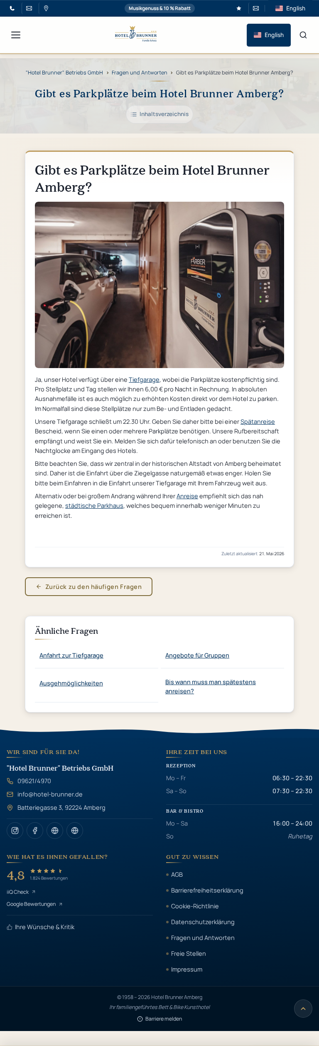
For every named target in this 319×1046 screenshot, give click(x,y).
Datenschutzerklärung (203, 921)
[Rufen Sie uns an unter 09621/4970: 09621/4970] (12, 8)
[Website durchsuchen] (303, 35)
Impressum (186, 969)
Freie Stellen (188, 953)
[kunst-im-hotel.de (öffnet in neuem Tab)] (74, 830)
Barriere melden (163, 1018)
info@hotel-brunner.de (50, 794)
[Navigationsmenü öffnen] (16, 35)
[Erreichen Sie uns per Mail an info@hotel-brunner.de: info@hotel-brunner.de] (28, 8)
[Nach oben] (303, 1008)
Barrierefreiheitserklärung (207, 890)
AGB (177, 874)
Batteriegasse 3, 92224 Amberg (61, 807)
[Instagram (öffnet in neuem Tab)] (15, 830)
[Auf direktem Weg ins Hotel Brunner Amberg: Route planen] (45, 8)
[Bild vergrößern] (159, 285)
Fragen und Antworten (139, 72)
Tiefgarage (144, 379)
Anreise (187, 496)
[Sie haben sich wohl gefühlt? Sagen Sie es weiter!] (238, 8)
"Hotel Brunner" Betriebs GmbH (64, 72)
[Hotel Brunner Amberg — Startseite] (136, 35)
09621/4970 (34, 780)
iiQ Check (18, 891)
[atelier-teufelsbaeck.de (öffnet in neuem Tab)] (55, 830)
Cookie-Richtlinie (195, 906)
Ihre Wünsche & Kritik (44, 926)
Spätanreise (257, 421)
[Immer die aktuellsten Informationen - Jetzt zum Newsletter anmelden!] (254, 8)
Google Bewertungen (31, 904)
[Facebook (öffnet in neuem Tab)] (35, 830)
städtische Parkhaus (94, 505)
